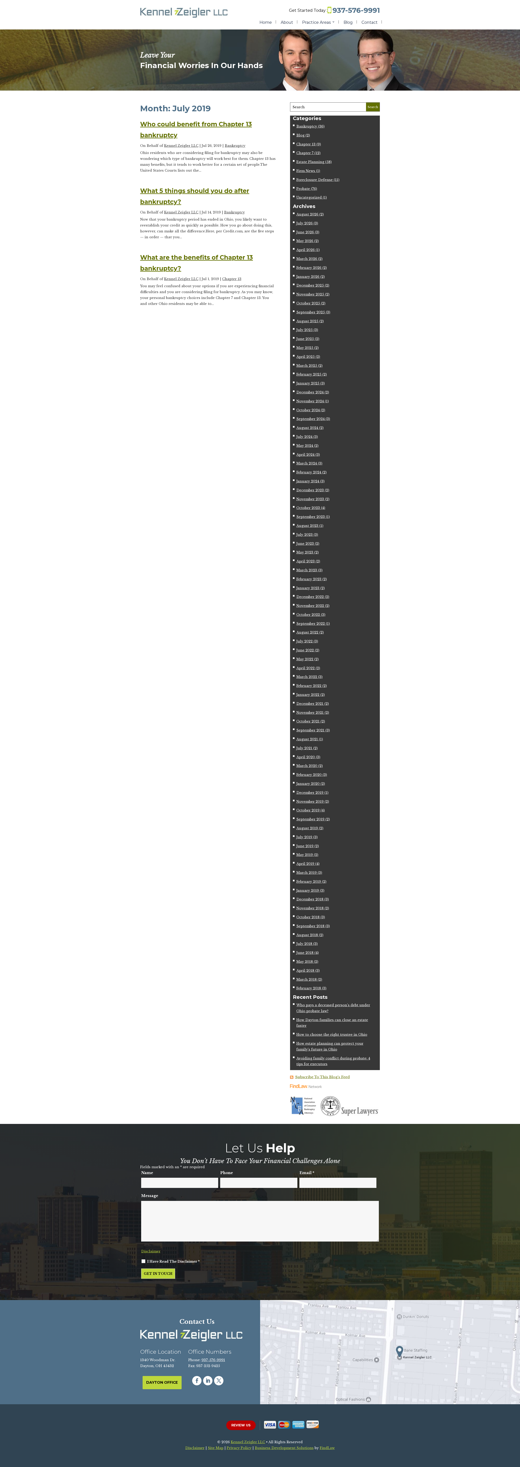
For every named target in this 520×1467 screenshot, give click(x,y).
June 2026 (305, 232)
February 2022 (308, 686)
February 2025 (308, 374)
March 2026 (306, 259)
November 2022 (310, 606)
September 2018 (310, 926)
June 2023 (305, 544)
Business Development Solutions (284, 1448)
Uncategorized (309, 197)
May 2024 (304, 446)
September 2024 (310, 419)
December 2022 (310, 597)
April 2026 (305, 250)
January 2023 (307, 588)
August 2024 (307, 428)
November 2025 (310, 294)
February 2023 (308, 579)
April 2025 (305, 357)
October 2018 (308, 917)
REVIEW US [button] (241, 1425)
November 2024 (310, 401)
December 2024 (310, 392)
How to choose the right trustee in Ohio (331, 1035)
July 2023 (304, 535)
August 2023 (307, 526)
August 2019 (307, 828)
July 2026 (304, 223)
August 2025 (307, 321)
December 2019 (309, 793)
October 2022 (308, 615)
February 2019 (308, 882)
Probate (303, 189)
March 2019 (306, 873)
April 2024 (305, 455)
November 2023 (310, 499)
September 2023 (310, 517)
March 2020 (306, 766)
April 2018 (305, 971)
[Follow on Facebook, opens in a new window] (197, 1380)
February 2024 (308, 472)
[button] (516, 1437)
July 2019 (304, 837)
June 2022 (305, 650)
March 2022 (306, 677)
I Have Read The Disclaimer (173, 1261)
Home (265, 22)
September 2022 (310, 624)
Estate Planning (310, 162)
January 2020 (308, 784)
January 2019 (307, 890)
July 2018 (304, 944)
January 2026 (307, 277)
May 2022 (304, 659)
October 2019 (308, 810)
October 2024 (308, 410)
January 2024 (307, 481)
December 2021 (309, 704)
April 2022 (305, 668)
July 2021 (304, 748)
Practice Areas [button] (316, 22)
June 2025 (305, 339)
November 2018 (310, 908)
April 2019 (305, 864)
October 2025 (308, 303)
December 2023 (310, 490)
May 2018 (304, 962)
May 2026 (304, 241)
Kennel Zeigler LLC (181, 146)
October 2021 (308, 721)
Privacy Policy (239, 1448)
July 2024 (304, 437)
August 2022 (307, 632)
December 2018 (309, 899)
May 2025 (304, 348)
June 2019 (304, 846)
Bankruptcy (235, 146)
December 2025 (310, 285)
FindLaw (327, 1448)
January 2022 (307, 695)
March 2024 (306, 463)
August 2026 (307, 214)
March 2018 (306, 979)
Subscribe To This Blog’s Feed (322, 1077)
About (287, 22)
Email (306, 1173)
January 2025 (307, 383)
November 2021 (310, 713)
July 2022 (304, 641)
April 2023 (305, 561)
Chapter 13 (231, 279)
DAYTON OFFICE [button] (162, 1382)
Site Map (215, 1448)
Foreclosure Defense (314, 180)
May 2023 (304, 552)
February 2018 (308, 988)
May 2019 (304, 855)
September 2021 (310, 730)
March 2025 (306, 366)
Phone (226, 1173)
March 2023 (306, 570)
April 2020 (305, 757)
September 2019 (310, 819)
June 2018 (304, 953)
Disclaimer (150, 1251)
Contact (370, 22)
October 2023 (308, 508)
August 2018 (307, 935)
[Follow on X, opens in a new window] (218, 1380)
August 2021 (307, 739)
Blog (348, 22)
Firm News (305, 171)
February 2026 (308, 268)
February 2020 (309, 775)
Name (147, 1173)
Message (149, 1196)
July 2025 (304, 330)
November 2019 (310, 802)
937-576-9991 (356, 10)
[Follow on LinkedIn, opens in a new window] (207, 1380)
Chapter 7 (304, 153)
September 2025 (310, 312)
